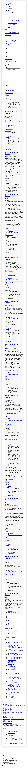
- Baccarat (11, 696)
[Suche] (10, 6)
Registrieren (10, 3)
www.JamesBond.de (12, 40)
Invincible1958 (8, 424)
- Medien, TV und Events (14, 665)
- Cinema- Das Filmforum (14, 699)
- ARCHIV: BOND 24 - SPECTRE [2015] (14, 687)
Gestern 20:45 (9, 721)
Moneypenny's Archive (13, 669)
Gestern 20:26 (10, 728)
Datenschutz (10, 735)
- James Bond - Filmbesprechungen (12, 652)
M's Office (10, 662)
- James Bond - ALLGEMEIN (15, 650)
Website (9, 149)
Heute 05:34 (10, 708)
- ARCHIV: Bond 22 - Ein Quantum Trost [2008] (14, 682)
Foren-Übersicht (11, 41)
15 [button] (8, 52)
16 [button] (8, 53)
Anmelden (10, 1)
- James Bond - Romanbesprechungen (13, 660)
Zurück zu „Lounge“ (10, 637)
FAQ (9, 734)
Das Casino (10, 43)
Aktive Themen (15, 20)
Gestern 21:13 (13, 715)
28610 (9, 136)
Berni (4, 721)
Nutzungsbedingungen (13, 737)
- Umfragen (11, 664)
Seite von (8, 59)
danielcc (7, 94)
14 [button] (8, 51)
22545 (9, 99)
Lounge (9, 44)
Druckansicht (12, 90)
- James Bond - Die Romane (15, 657)
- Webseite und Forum (13, 692)
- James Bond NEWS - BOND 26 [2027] (14, 646)
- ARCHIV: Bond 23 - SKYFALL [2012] (13, 685)
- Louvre (10, 695)
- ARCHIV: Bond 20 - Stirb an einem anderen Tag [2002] (15, 676)
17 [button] (8, 55)
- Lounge (10, 697)
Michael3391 (6, 715)
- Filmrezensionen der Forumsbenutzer (13, 671)
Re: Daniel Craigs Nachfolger (10, 704)
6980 (9, 429)
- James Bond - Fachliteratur (15, 658)
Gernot (5, 708)
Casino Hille (8, 131)
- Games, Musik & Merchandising (13, 667)
